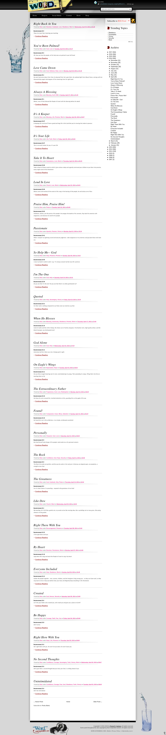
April (112, 77)
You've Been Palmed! (47, 45)
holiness (52, 71)
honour (52, 596)
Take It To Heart (44, 158)
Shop (87, 15)
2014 (110, 58)
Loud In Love (42, 182)
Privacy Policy (116, 731)
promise (57, 117)
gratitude (55, 27)
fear (57, 618)
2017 (110, 52)
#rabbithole (104, 4)
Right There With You (47, 525)
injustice (48, 231)
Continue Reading (41, 36)
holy (56, 71)
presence (52, 255)
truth (50, 139)
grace (56, 414)
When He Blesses (44, 318)
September (114, 66)
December (114, 60)
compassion (50, 414)
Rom (41, 27)
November (114, 62)
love (60, 27)
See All (130, 41)
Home (35, 15)
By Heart (39, 547)
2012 (110, 149)
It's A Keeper (42, 114)
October (113, 64)
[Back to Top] (165, 733)
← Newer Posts (38, 702)
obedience (65, 27)
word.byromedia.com (98, 731)
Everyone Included (45, 569)
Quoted (38, 296)
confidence (49, 458)
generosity (55, 321)
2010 (110, 153)
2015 (110, 56)
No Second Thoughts (46, 659)
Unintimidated (43, 681)
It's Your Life (42, 136)
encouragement (51, 528)
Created (38, 593)
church (48, 185)
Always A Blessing (45, 92)
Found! (38, 410)
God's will (55, 95)
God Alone (40, 342)
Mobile (109, 731)
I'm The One (41, 274)
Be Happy (40, 615)
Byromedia (125, 731)
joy (60, 618)
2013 (110, 147)
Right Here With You (46, 637)
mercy (60, 414)
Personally (40, 433)
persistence (55, 550)
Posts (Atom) (46, 705)
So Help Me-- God (45, 252)
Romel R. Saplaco (115, 726)
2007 (110, 159)
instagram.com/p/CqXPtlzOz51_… (117, 4)
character (49, 436)
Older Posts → (97, 702)
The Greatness (43, 479)
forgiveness (50, 392)
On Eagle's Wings (45, 364)
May (112, 75)
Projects (44, 15)
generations (50, 161)
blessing (48, 95)
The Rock (39, 454)
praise (48, 207)
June (112, 73)
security (63, 458)
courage (48, 618)
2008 (110, 157)
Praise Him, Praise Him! (49, 204)
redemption (65, 392)
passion (54, 231)
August (113, 68)
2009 (110, 155)
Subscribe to (116, 20)
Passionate (40, 228)
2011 (110, 151)
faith (53, 618)
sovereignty (53, 299)
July (112, 71)
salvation (65, 414)
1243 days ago (130, 4)
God (47, 49)
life (53, 117)
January (113, 145)
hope (55, 367)
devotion (49, 27)
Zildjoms (100, 1)
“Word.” (40, 727)
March (113, 141)
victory (59, 231)
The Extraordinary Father (50, 389)
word (71, 27)
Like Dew (39, 501)
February (114, 143)
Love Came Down (45, 68)
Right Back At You (45, 23)
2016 (110, 54)
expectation (49, 367)
